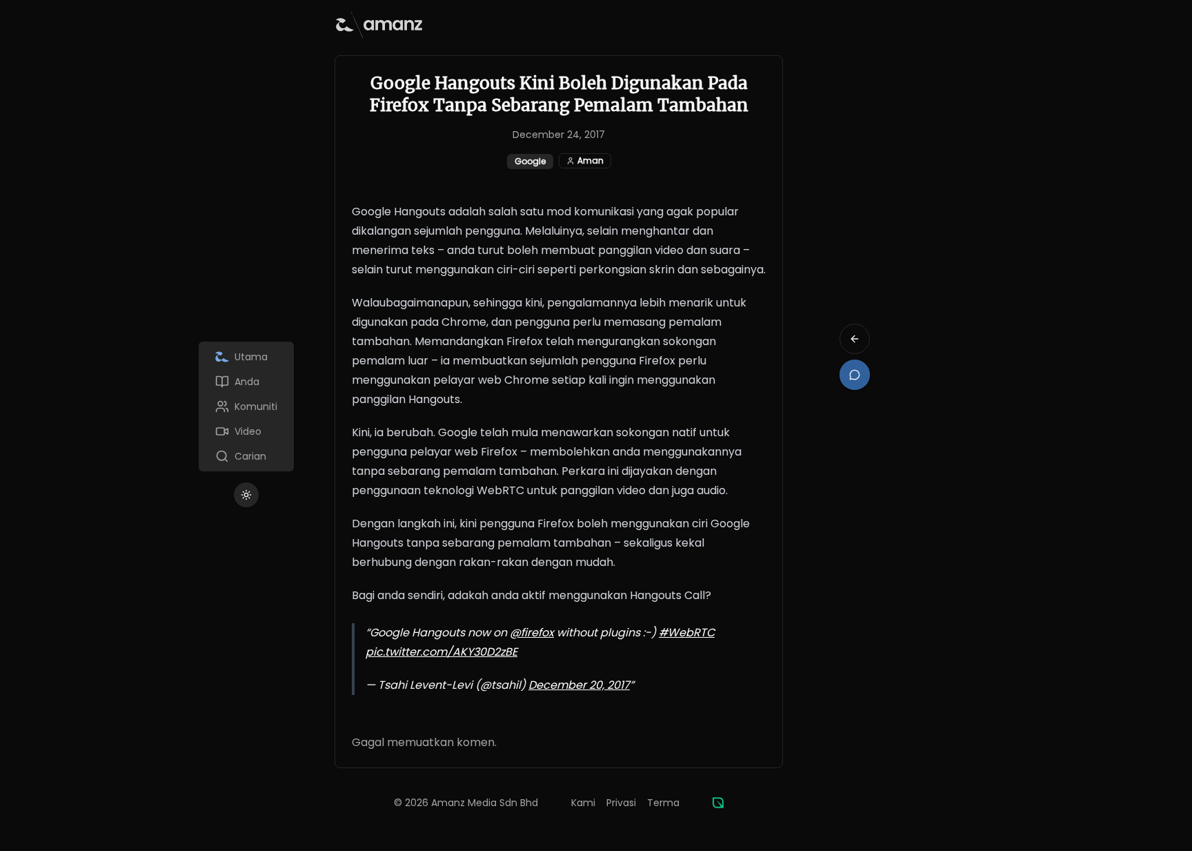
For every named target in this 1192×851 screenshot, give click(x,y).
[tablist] (246, 406)
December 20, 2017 (579, 685)
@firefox (532, 632)
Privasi (621, 803)
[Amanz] (718, 802)
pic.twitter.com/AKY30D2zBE (441, 652)
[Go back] (855, 339)
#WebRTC (687, 632)
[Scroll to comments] (855, 375)
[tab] (246, 356)
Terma (663, 803)
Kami (583, 803)
